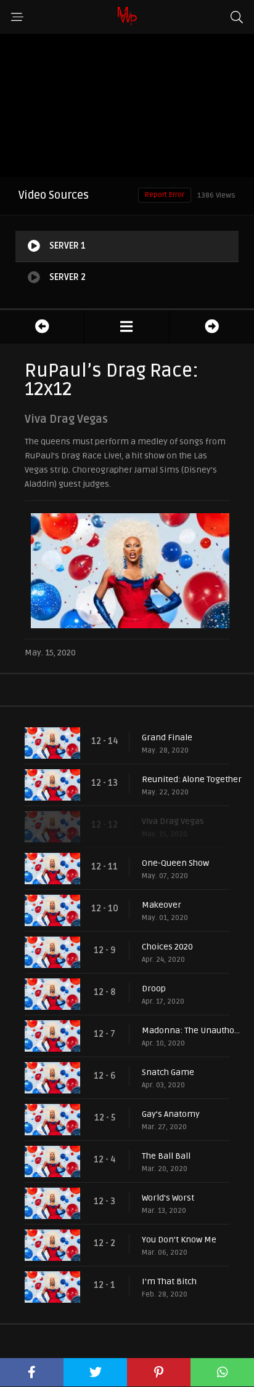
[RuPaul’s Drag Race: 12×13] (212, 326)
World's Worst (168, 1198)
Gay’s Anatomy (171, 1114)
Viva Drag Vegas (173, 821)
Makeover (161, 905)
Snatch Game (168, 1072)
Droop (154, 988)
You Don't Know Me (179, 1239)
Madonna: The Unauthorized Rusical (192, 1030)
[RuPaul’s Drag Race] (126, 326)
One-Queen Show (175, 863)
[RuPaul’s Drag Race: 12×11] (42, 326)
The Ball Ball (166, 1156)
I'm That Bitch (169, 1281)
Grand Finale (167, 737)
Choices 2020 (167, 946)
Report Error (164, 194)
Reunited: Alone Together (192, 779)
